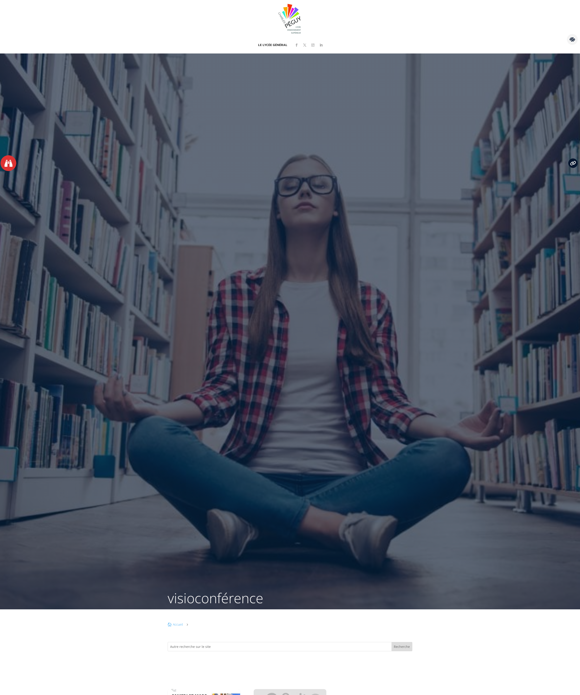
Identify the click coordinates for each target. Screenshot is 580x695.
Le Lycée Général (272, 45)
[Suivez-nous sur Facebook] (296, 45)
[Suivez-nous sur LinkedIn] (321, 45)
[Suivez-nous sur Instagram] (313, 45)
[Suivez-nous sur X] (305, 45)
